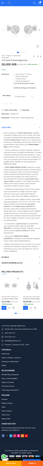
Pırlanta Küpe (16, 55)
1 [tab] (18, 52)
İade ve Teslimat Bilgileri (9, 378)
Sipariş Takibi (6, 418)
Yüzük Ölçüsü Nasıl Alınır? (10, 390)
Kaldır (7, 459)
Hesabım (5, 399)
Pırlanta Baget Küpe (6, 57)
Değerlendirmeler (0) (12, 263)
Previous (3, 30)
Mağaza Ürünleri (7, 403)
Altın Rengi (6, 95)
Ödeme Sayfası (7, 411)
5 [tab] (25, 52)
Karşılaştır (9, 308)
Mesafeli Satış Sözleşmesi (10, 374)
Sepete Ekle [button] (25, 308)
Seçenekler (4, 308)
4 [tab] (23, 52)
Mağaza (9, 55)
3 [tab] (22, 52)
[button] (16, 313)
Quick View (14, 308)
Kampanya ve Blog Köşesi (10, 361)
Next (39, 30)
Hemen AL (32, 463)
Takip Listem (6, 415)
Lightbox (37, 46)
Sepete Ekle (11, 463)
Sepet (3, 407)
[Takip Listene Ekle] (18, 278)
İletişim (4, 365)
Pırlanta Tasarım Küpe (18, 296)
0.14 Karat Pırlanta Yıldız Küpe (12, 299)
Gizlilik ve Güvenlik (8, 382)
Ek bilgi (5, 257)
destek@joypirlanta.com (13, 340)
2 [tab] (20, 52)
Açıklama (6, 127)
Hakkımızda (5, 354)
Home (3, 55)
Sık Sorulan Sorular (8, 386)
